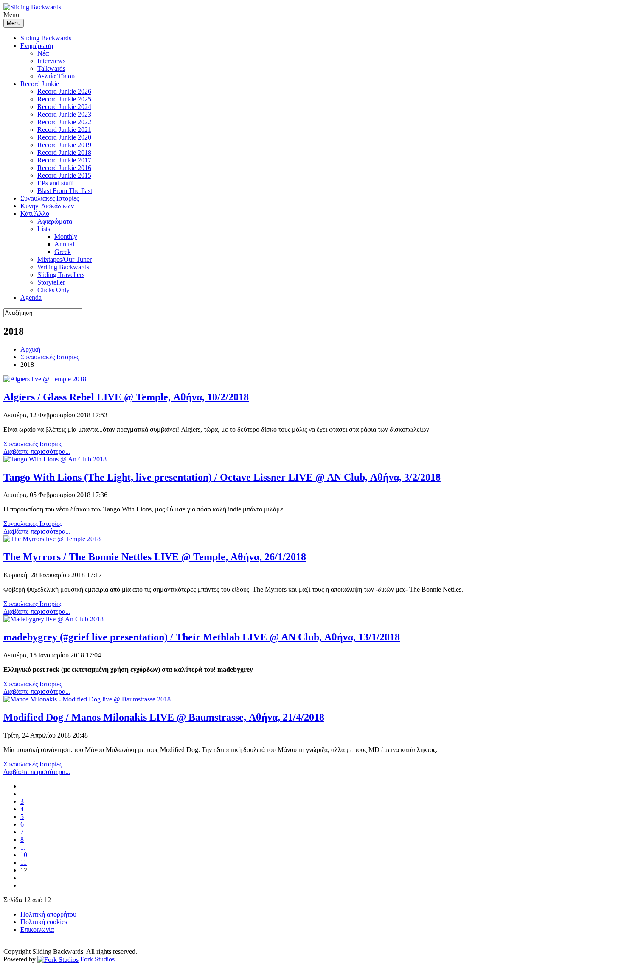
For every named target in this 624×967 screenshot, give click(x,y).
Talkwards (51, 68)
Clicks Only (53, 289)
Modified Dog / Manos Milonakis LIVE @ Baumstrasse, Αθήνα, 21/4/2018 (163, 717)
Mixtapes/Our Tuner (64, 259)
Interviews (51, 60)
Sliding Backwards (45, 38)
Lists (43, 228)
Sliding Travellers (60, 274)
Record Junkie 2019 (64, 144)
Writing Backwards (63, 267)
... (22, 847)
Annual (64, 244)
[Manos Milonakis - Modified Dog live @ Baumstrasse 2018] (87, 699)
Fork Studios (97, 959)
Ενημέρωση (36, 45)
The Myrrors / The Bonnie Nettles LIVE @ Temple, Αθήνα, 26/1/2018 (154, 556)
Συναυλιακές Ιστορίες (49, 198)
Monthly (65, 236)
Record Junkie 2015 (64, 175)
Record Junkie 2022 (64, 122)
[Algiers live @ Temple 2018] (44, 379)
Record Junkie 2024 (64, 106)
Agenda (31, 297)
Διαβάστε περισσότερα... (36, 451)
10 (23, 854)
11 (23, 862)
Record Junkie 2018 (64, 152)
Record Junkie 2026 (64, 91)
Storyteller (51, 282)
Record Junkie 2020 (64, 137)
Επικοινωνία (37, 929)
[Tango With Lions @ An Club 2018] (55, 459)
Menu (13, 23)
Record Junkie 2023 (64, 114)
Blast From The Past (64, 190)
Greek (62, 251)
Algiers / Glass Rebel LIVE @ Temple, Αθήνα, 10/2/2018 (126, 396)
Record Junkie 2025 (64, 99)
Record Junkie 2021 (64, 129)
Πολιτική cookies (43, 921)
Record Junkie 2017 (64, 160)
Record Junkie (39, 83)
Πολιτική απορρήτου (48, 914)
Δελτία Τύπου (56, 76)
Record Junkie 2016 (64, 167)
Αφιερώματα (54, 221)
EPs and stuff (55, 183)
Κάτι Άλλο (34, 213)
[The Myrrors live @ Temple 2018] (52, 538)
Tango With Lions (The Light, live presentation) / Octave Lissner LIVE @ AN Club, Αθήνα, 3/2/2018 (222, 477)
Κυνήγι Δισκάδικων (47, 206)
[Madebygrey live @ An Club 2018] (53, 619)
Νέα (43, 53)
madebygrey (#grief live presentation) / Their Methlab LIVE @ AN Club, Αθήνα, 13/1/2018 (201, 637)
